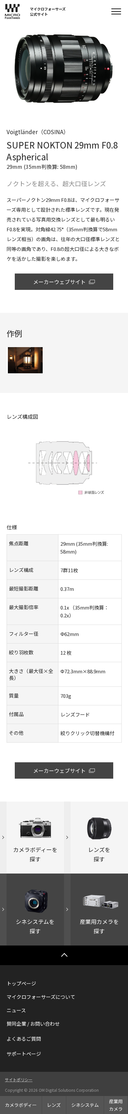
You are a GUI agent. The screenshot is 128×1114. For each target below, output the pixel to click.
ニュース (16, 1010)
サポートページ (24, 1053)
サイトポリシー (18, 1079)
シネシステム (85, 1105)
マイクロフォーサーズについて (41, 996)
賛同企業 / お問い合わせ (33, 1023)
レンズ (54, 1105)
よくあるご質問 (24, 1038)
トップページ (21, 983)
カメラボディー (21, 1105)
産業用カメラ (116, 1105)
